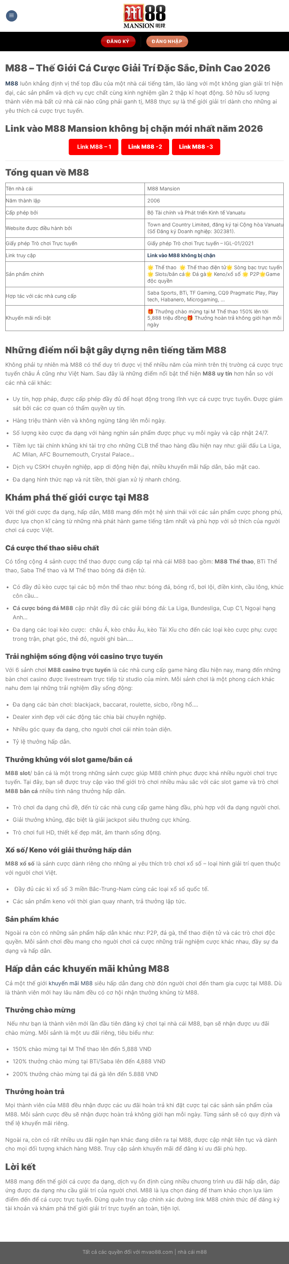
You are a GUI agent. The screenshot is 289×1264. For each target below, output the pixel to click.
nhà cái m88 (192, 1252)
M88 (11, 83)
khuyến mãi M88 (71, 983)
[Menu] (11, 16)
